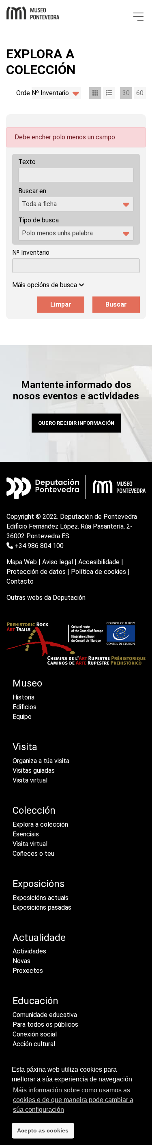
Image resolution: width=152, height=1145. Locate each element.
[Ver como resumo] (109, 93)
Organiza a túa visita (41, 761)
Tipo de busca (38, 220)
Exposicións (38, 883)
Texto (27, 162)
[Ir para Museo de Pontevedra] (32, 11)
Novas (21, 961)
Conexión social (35, 1034)
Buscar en (32, 191)
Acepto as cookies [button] (43, 1130)
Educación (35, 1000)
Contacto (20, 581)
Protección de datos (36, 572)
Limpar (60, 304)
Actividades (29, 951)
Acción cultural (34, 1044)
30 (126, 93)
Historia (23, 697)
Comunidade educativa (45, 1015)
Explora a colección (40, 824)
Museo (27, 683)
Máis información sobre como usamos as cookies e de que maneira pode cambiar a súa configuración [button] (73, 1100)
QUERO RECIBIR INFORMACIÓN (76, 423)
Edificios (24, 707)
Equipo (22, 717)
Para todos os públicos (45, 1024)
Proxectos (28, 970)
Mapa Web (21, 562)
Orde (23, 93)
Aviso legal (57, 562)
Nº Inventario (30, 252)
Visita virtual (30, 780)
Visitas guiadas (34, 770)
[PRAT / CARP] (76, 643)
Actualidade (39, 937)
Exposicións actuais (41, 898)
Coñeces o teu (33, 853)
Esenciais (26, 834)
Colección (34, 810)
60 (139, 93)
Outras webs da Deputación (46, 597)
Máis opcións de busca (45, 285)
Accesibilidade (99, 562)
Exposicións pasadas (42, 907)
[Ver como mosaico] (95, 93)
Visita (25, 747)
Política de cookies (98, 572)
